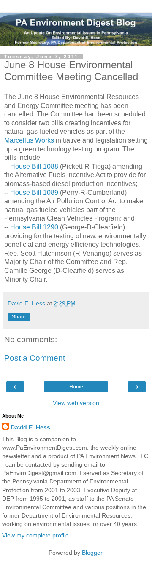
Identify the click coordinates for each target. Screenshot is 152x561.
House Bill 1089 (34, 192)
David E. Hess (30, 427)
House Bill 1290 (34, 227)
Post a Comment (34, 357)
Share (19, 317)
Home (76, 387)
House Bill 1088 (34, 166)
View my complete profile (35, 535)
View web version (76, 402)
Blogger (92, 552)
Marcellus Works (29, 140)
